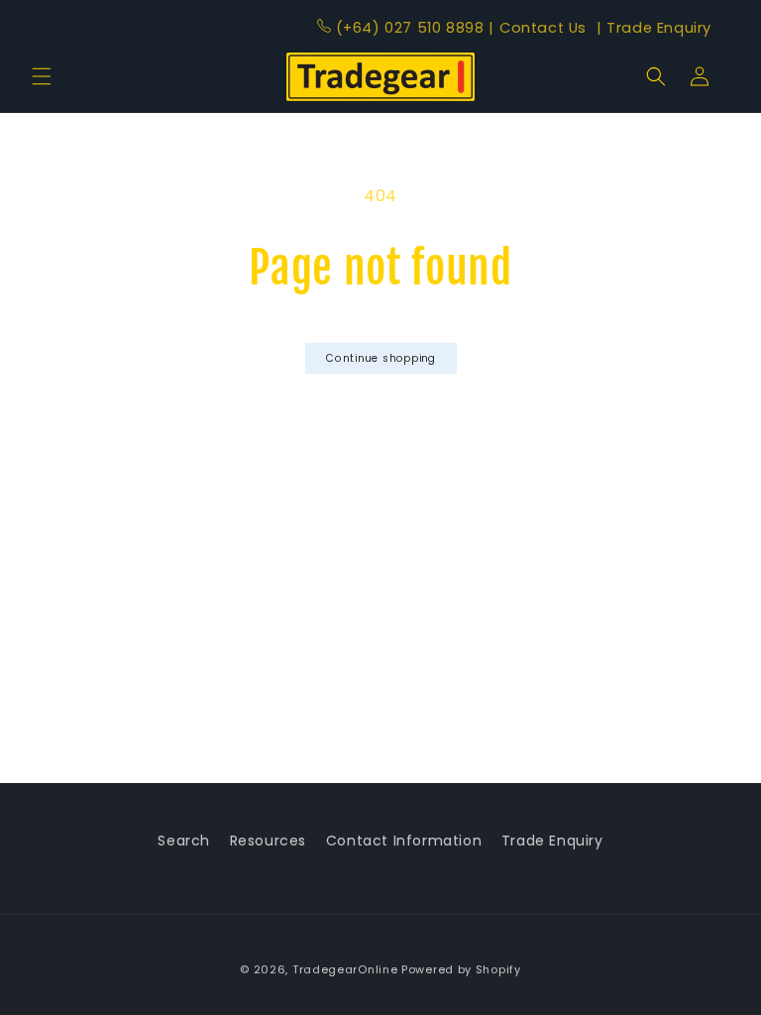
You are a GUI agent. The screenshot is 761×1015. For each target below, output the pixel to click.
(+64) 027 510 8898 (410, 28)
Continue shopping (380, 358)
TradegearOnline (345, 969)
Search (184, 840)
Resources (268, 840)
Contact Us (540, 28)
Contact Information (404, 840)
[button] (41, 76)
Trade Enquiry (654, 28)
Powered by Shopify (461, 969)
